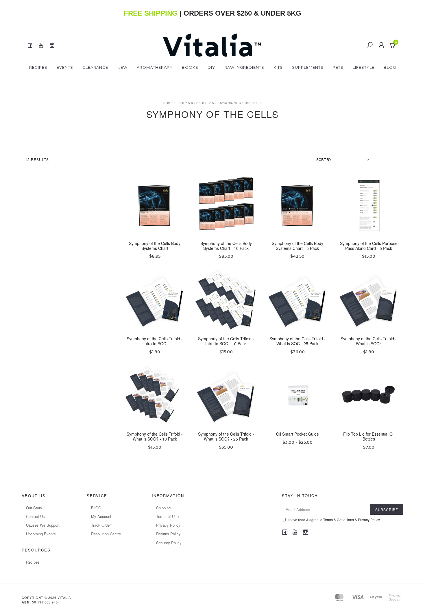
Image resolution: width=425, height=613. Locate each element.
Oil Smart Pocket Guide (297, 434)
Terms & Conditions (338, 519)
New (122, 67)
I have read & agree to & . (334, 519)
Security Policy (169, 542)
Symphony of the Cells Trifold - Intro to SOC (155, 341)
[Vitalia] (212, 44)
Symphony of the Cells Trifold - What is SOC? (369, 341)
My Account (101, 516)
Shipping (163, 507)
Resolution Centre (106, 533)
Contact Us (35, 516)
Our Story (34, 507)
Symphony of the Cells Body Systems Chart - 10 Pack (226, 245)
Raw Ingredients (244, 67)
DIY (211, 67)
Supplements (308, 67)
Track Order (101, 525)
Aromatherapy (155, 67)
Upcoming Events (41, 533)
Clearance (95, 67)
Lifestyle (363, 67)
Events (65, 67)
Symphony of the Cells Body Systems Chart (154, 245)
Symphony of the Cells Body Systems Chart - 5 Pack (297, 245)
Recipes (38, 67)
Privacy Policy (168, 525)
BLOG (96, 507)
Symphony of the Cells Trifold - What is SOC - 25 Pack (297, 341)
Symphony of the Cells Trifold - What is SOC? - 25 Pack (226, 436)
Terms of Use (167, 516)
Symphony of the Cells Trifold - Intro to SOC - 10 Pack (226, 341)
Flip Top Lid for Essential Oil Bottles (368, 436)
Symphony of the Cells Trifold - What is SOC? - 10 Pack (155, 436)
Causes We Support (43, 525)
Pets (338, 67)
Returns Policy (168, 533)
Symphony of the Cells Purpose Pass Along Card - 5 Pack (369, 245)
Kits (278, 67)
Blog (390, 67)
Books (190, 67)
